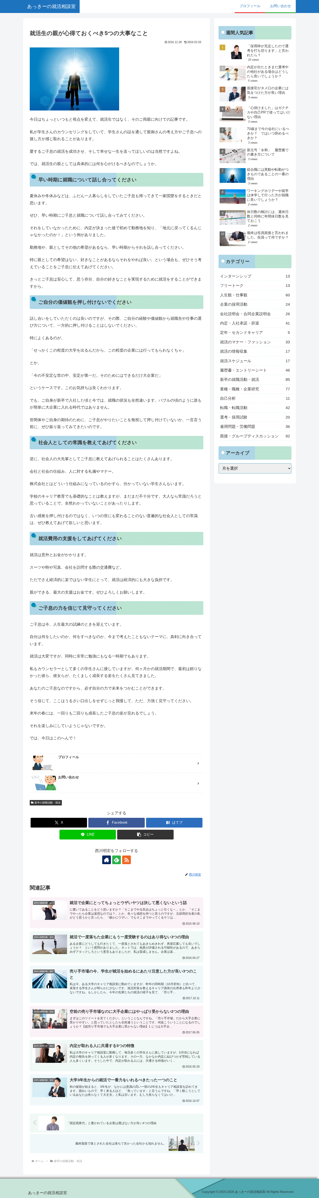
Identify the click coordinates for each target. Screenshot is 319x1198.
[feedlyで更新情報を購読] (116, 859)
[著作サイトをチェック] (106, 859)
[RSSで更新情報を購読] (126, 859)
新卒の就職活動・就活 (48, 802)
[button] (145, 834)
